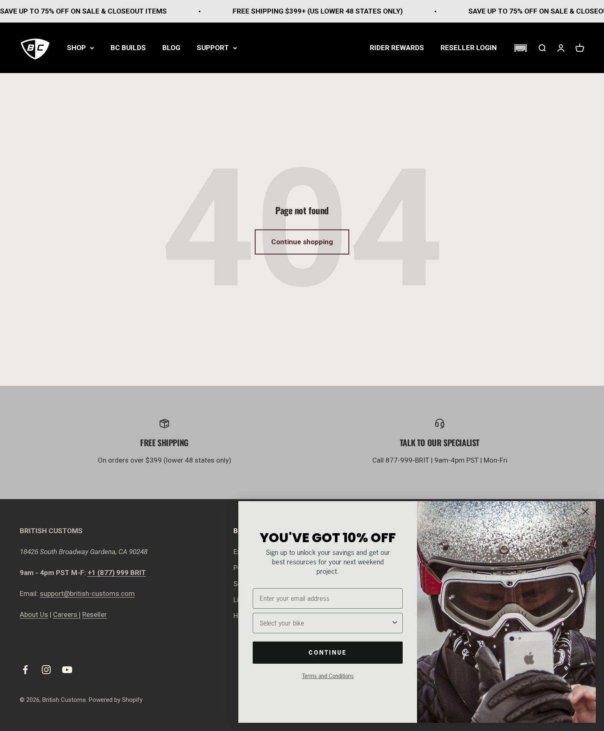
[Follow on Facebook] (25, 669)
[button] (520, 48)
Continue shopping (302, 242)
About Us (34, 614)
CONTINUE (328, 652)
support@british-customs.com (87, 593)
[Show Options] (395, 623)
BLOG (171, 48)
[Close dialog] (585, 511)
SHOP (76, 48)
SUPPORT (213, 48)
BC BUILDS (128, 48)
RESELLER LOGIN (468, 48)
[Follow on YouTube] (67, 669)
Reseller (94, 614)
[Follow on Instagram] (46, 669)
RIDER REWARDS (397, 48)
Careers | (67, 614)
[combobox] (325, 623)
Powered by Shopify (116, 700)
